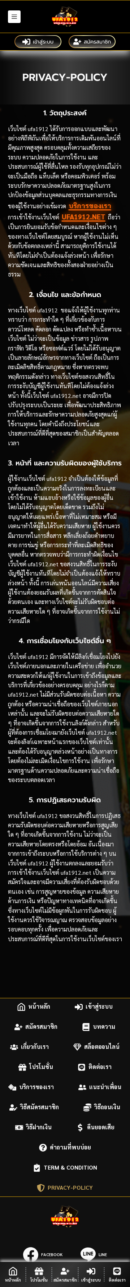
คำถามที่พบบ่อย (70, 1147)
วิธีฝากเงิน (39, 1127)
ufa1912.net (83, 216)
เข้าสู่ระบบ (43, 42)
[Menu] (14, 16)
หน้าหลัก (39, 1006)
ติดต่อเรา (100, 1067)
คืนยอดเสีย (100, 1127)
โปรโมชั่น (41, 1067)
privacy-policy (70, 1187)
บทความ (104, 1027)
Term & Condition (70, 1167)
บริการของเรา (90, 205)
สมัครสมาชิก (97, 42)
